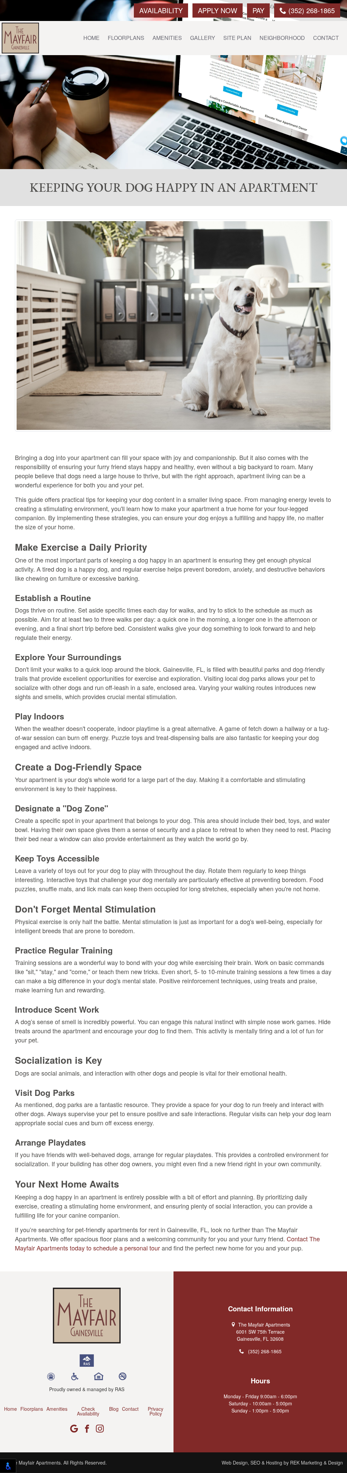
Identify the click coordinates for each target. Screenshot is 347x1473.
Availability (161, 10)
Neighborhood (282, 38)
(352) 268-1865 (310, 10)
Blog (114, 1408)
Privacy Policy (155, 1411)
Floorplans (126, 38)
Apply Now (217, 10)
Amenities (167, 38)
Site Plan (237, 38)
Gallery (202, 38)
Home (91, 38)
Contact (326, 38)
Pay (258, 10)
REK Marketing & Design (316, 1462)
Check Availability (88, 1411)
